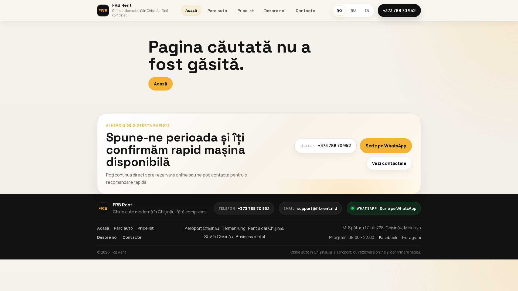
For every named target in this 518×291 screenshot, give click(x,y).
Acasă (191, 10)
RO (339, 10)
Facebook (388, 237)
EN (366, 10)
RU (353, 10)
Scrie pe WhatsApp (386, 146)
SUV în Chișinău (218, 237)
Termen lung (234, 228)
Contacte (305, 10)
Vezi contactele (389, 163)
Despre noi (274, 10)
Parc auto (217, 10)
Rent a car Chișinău (266, 228)
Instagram (411, 237)
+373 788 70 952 (399, 10)
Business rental (250, 237)
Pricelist (245, 10)
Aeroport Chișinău (202, 228)
